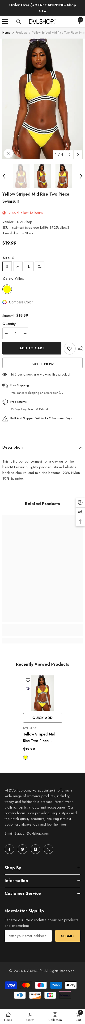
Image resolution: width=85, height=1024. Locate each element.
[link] (42, 632)
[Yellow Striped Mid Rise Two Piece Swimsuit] (42, 693)
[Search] (18, 22)
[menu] (5, 21)
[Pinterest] (22, 849)
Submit (67, 936)
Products (21, 32)
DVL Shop (24, 221)
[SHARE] (79, 348)
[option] (42, 99)
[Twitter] (48, 849)
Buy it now (42, 364)
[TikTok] (35, 849)
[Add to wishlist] (70, 348)
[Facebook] (9, 849)
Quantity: (9, 323)
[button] (69, 154)
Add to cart (31, 348)
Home (6, 32)
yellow (25, 757)
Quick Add (42, 717)
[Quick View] (27, 688)
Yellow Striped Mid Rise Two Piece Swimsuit (39, 737)
